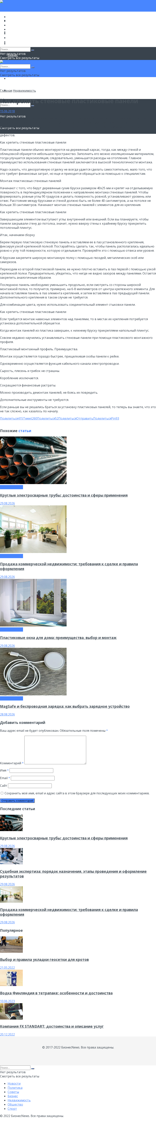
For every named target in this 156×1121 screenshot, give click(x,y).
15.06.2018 (7, 111)
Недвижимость (19, 33)
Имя (4, 770)
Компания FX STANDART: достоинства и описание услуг (52, 1026)
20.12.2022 (7, 1034)
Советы (13, 25)
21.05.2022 (7, 967)
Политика (15, 21)
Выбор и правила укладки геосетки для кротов (44, 959)
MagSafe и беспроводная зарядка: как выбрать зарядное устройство (65, 706)
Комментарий (12, 763)
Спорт (12, 42)
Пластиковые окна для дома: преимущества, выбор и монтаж (58, 637)
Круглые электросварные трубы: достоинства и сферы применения (64, 495)
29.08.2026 (7, 503)
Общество (15, 78)
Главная (6, 91)
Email (5, 778)
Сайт (3, 786)
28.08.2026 (7, 714)
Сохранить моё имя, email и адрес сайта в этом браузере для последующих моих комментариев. (77, 793)
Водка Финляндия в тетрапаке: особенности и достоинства (56, 993)
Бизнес (13, 29)
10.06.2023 (7, 1001)
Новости (14, 17)
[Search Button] (32, 105)
